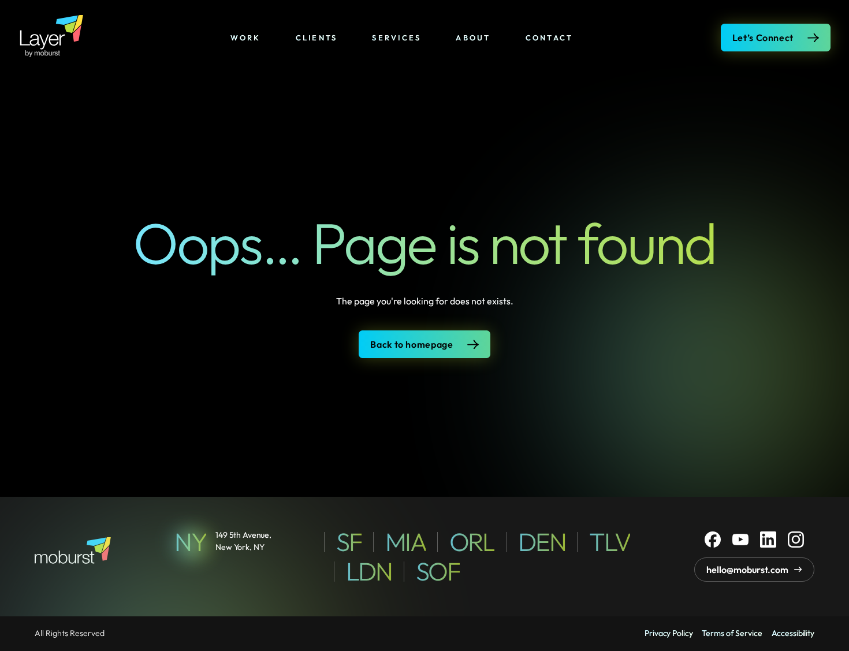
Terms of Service (732, 633)
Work (245, 37)
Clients (317, 37)
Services (396, 37)
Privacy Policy (668, 633)
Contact (550, 37)
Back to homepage (411, 344)
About (473, 37)
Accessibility (793, 633)
